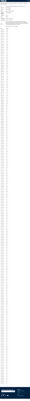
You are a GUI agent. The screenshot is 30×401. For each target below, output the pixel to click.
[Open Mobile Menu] (29, 1)
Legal (18, 394)
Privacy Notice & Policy (20, 395)
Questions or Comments (20, 390)
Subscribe (13, 391)
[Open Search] (27, 1)
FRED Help (18, 392)
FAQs (12, 26)
